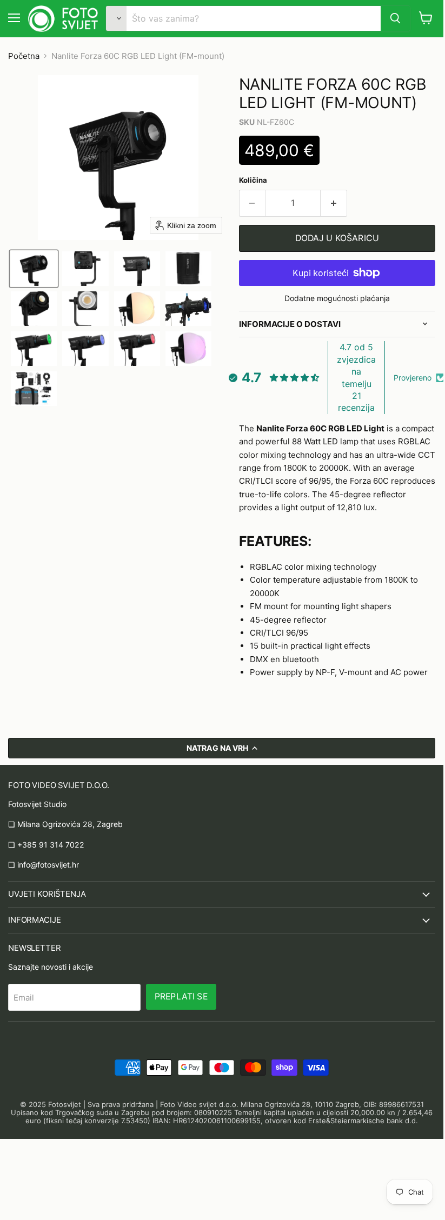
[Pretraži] (395, 18)
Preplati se (181, 996)
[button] (34, 268)
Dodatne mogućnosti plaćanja (337, 298)
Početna (23, 56)
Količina (253, 180)
